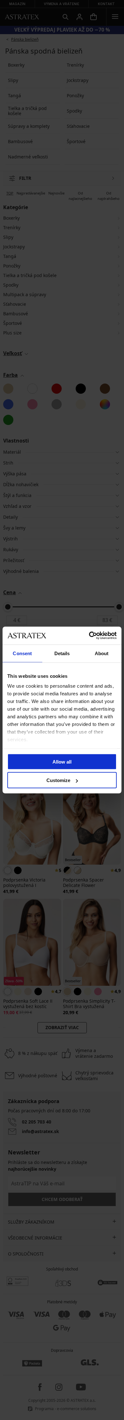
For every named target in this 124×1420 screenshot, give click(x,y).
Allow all (62, 761)
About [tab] (102, 653)
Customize (58, 780)
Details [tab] (62, 653)
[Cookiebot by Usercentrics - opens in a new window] (89, 636)
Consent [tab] (22, 653)
